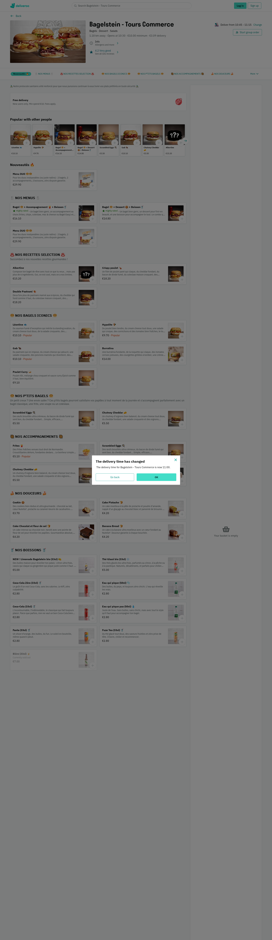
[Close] (176, 460)
